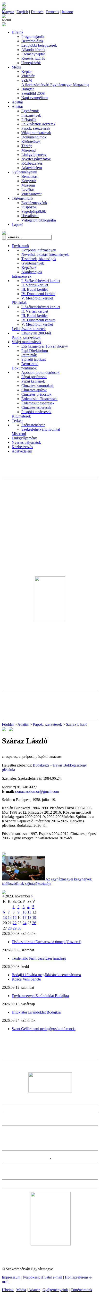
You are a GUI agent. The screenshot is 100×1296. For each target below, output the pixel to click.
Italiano (67, 12)
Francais (52, 12)
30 (19, 928)
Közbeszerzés (31, 163)
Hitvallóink (30, 216)
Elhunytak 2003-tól (36, 333)
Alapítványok (31, 272)
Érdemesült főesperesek (39, 399)
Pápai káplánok (33, 381)
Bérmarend (29, 364)
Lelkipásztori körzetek (38, 124)
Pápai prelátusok (34, 377)
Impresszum (11, 1277)
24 (24, 923)
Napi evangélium (34, 98)
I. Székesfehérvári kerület (40, 281)
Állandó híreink (33, 50)
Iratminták (29, 355)
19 (34, 917)
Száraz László (76, 724)
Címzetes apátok (34, 390)
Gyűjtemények (32, 263)
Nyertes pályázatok (36, 159)
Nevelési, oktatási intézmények (45, 254)
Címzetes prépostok (36, 394)
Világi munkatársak (36, 133)
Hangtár (27, 89)
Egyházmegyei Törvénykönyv (44, 346)
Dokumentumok (33, 137)
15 (15, 917)
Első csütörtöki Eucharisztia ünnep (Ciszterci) (46, 942)
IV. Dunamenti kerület (38, 294)
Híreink (17, 32)
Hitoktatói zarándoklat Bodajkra (36, 1012)
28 (10, 928)
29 (15, 928)
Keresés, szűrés (33, 58)
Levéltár (27, 190)
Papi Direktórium (34, 351)
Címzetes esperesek (36, 407)
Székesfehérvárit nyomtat (40, 429)
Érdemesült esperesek (37, 403)
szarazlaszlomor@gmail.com (37, 791)
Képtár (26, 71)
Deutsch (37, 12)
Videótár (27, 76)
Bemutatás (29, 176)
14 (10, 917)
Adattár (17, 102)
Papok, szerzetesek (35, 128)
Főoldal (8, 724)
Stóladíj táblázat (33, 359)
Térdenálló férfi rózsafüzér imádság (39, 958)
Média (16, 67)
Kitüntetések (31, 141)
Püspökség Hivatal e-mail (42, 1277)
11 (29, 912)
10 (24, 912)
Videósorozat (31, 194)
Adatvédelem (31, 168)
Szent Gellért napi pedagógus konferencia (43, 1029)
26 (34, 923)
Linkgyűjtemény (34, 155)
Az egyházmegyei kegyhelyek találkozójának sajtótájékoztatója (47, 881)
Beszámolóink (32, 41)
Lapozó (17, 224)
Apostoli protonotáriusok (40, 372)
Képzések (28, 267)
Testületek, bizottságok (38, 259)
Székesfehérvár (33, 425)
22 (15, 923)
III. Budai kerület (34, 289)
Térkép (26, 146)
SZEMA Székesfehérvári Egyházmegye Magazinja (55, 82)
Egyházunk (30, 111)
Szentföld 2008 (33, 93)
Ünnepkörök (31, 63)
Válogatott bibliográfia (38, 220)
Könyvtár (28, 181)
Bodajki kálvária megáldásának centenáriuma (46, 975)
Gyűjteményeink (24, 172)
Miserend (28, 150)
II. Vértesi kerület (34, 285)
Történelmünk (22, 198)
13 (5, 917)
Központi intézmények (38, 250)
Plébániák (28, 120)
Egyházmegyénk (34, 203)
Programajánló (32, 36)
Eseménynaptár (33, 54)
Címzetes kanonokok (37, 386)
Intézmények (31, 115)
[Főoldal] (4, 8)
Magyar (8, 12)
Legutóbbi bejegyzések (39, 45)
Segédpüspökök (33, 211)
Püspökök (29, 207)
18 (29, 917)
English (22, 12)
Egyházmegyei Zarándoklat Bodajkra (40, 996)
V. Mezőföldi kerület (37, 298)
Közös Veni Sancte (26, 979)
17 (24, 917)
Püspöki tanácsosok (36, 412)
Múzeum (28, 185)
